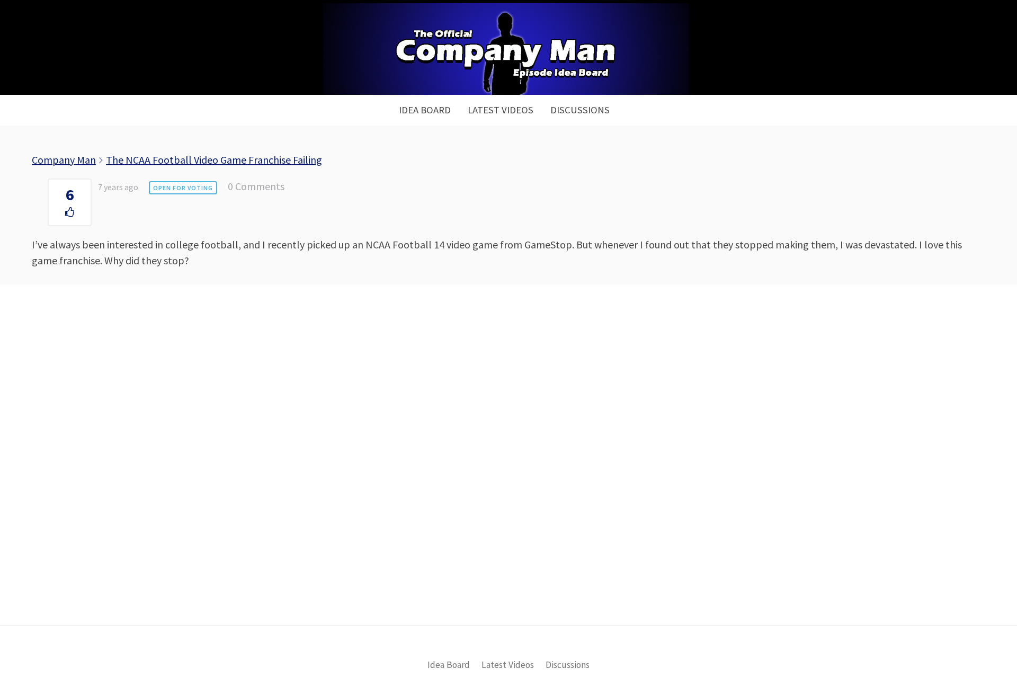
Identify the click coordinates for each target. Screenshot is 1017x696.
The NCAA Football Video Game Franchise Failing (214, 159)
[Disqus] (508, 472)
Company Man (64, 159)
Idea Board (425, 110)
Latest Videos (500, 110)
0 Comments (256, 186)
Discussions (580, 110)
